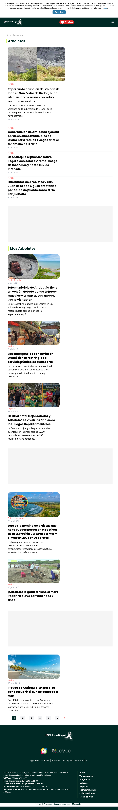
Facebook (44, 760)
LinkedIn (79, 760)
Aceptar (59, 12)
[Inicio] (59, 736)
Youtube (56, 760)
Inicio (8, 35)
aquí (105, 8)
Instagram (67, 760)
